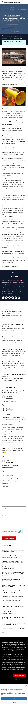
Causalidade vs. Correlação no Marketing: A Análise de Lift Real (12, 310)
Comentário (5, 486)
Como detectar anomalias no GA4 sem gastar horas (14, 375)
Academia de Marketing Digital (12, 448)
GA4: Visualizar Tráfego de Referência (12, 596)
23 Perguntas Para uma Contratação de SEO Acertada (13, 618)
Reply (3, 405)
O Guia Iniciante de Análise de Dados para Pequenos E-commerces (13, 591)
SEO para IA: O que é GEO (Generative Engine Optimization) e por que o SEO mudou (13, 574)
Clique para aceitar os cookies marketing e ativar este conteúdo (14, 56)
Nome (4, 508)
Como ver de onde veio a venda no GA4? (12, 337)
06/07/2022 (9, 462)
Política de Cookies (13, 705)
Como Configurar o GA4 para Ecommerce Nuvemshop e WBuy (13, 585)
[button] (26, 686)
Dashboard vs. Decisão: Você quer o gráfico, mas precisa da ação (12, 556)
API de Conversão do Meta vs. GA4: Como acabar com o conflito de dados (14, 350)
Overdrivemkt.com (19, 675)
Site (3, 523)
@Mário (7, 414)
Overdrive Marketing (15, 280)
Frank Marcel (11, 20)
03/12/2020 (9, 398)
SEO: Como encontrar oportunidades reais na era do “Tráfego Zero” (14, 567)
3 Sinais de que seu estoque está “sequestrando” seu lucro (11, 580)
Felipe (7, 460)
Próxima (5, 633)
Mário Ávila (9, 396)
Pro (8, 266)
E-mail (4, 516)
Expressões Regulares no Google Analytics (13, 628)
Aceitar (14, 698)
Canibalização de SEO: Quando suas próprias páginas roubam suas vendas (12, 562)
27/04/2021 (9, 411)
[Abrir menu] (25, 2)
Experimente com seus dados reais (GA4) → (12, 42)
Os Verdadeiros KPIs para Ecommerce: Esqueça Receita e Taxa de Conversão (14, 362)
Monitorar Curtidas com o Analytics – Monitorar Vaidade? (12, 612)
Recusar (14, 702)
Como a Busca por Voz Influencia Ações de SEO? (13, 607)
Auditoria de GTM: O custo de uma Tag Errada (12, 325)
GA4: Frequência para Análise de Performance (11, 601)
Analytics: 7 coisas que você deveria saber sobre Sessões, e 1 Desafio (13, 623)
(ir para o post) (6, 318)
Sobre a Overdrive (19, 680)
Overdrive (10, 262)
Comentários (14, 266)
